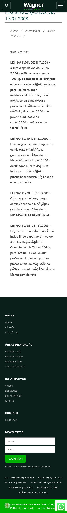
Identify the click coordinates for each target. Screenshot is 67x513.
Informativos (32, 30)
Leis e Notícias (13, 395)
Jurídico (9, 400)
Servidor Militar (14, 356)
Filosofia (9, 327)
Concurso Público (15, 366)
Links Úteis (11, 419)
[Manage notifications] (7, 505)
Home (14, 30)
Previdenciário (13, 361)
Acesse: (47, 508)
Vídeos (9, 385)
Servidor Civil (12, 351)
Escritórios (11, 332)
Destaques (11, 390)
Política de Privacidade (22, 508)
